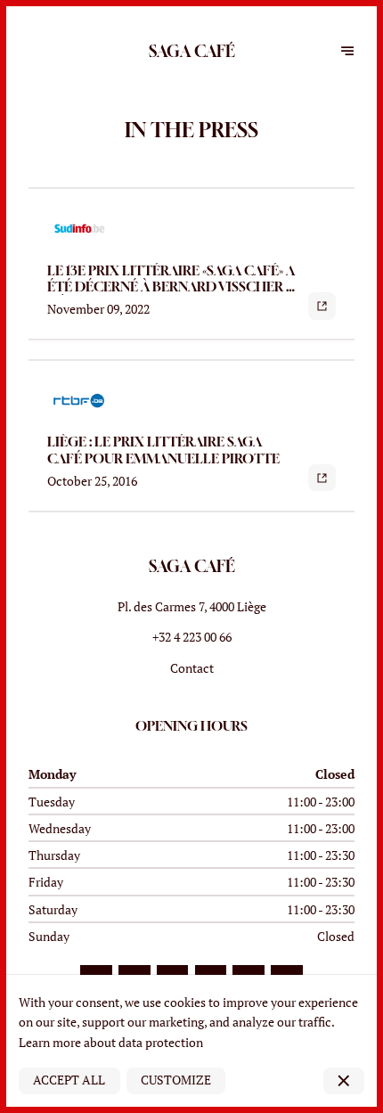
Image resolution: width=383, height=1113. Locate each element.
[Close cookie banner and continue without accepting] (343, 1081)
